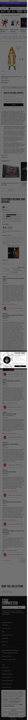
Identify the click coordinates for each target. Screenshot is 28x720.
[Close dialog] (26, 352)
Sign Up (20, 366)
